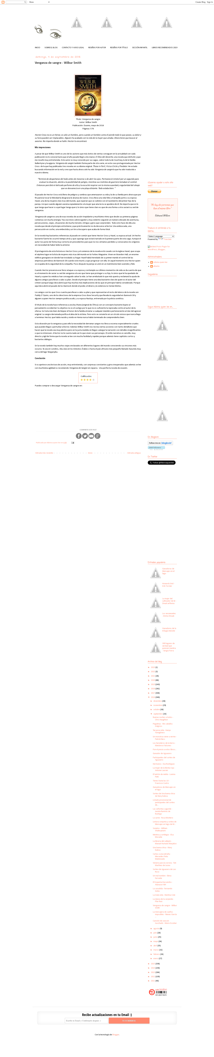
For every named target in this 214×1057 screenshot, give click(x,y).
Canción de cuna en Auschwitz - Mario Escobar (165, 922)
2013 (153, 972)
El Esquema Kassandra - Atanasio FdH (162, 883)
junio (155, 937)
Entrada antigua (134, 453)
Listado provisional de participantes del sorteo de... (164, 802)
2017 (153, 693)
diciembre (157, 701)
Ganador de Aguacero (162, 753)
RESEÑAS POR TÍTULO (119, 48)
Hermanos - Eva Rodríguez (164, 764)
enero (156, 958)
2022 (153, 672)
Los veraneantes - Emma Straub (169, 614)
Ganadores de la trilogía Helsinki (169, 629)
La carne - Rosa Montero (163, 818)
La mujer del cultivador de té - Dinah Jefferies (169, 601)
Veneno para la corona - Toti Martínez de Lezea (164, 864)
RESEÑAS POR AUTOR (97, 48)
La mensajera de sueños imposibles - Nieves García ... (165, 914)
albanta (156, 266)
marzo (156, 950)
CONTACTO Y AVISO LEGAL (73, 48)
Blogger (115, 1035)
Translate (167, 239)
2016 (153, 697)
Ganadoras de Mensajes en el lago (168, 571)
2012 (153, 977)
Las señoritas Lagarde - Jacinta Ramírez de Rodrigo (162, 811)
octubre (156, 710)
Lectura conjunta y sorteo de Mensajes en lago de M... (164, 823)
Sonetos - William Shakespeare (160, 829)
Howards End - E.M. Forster (168, 585)
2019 (153, 684)
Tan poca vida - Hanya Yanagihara (162, 731)
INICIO (37, 48)
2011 (153, 981)
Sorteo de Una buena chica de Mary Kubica (164, 795)
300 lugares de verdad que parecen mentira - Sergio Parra (169, 647)
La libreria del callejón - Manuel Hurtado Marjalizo (165, 842)
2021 (153, 676)
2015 (153, 964)
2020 (153, 680)
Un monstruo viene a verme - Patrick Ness (165, 738)
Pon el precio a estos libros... (164, 749)
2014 (153, 968)
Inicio (90, 453)
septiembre (158, 714)
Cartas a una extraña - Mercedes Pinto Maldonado (162, 856)
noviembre (158, 705)
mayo (156, 941)
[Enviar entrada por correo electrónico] (73, 443)
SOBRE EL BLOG (51, 48)
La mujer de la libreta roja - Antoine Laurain (164, 769)
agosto (156, 929)
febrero (156, 954)
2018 (153, 689)
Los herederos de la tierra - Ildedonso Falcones (164, 744)
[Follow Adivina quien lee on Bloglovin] (160, 444)
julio (155, 933)
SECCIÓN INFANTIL (139, 48)
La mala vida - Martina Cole (164, 895)
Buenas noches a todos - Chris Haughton (163, 718)
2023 (153, 667)
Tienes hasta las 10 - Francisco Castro (161, 782)
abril (155, 946)
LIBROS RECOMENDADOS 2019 (164, 48)
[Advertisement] (166, 488)
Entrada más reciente (44, 453)
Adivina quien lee (160, 262)
